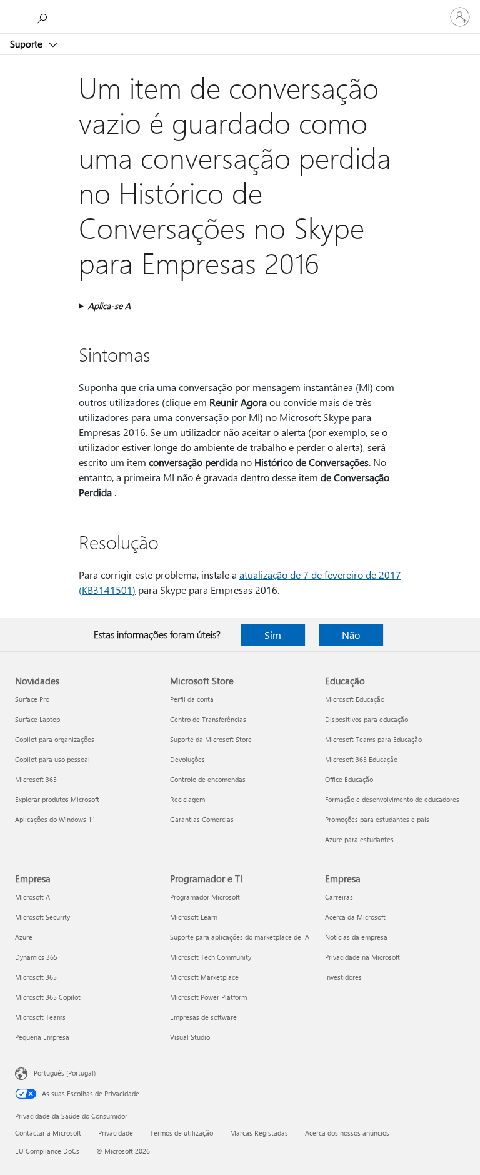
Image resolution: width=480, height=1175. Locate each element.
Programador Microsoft (205, 897)
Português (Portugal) (65, 1072)
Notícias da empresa (356, 937)
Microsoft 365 (36, 779)
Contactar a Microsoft (48, 1132)
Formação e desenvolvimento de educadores (392, 799)
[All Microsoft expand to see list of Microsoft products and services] (16, 17)
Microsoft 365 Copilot (48, 997)
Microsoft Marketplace (204, 977)
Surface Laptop (37, 719)
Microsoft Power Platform (208, 997)
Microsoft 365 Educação (361, 759)
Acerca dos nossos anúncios (347, 1132)
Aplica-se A (109, 306)
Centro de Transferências (208, 719)
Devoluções (187, 759)
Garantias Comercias (202, 819)
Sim (272, 634)
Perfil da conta (192, 699)
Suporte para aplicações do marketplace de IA (239, 937)
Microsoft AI (33, 897)
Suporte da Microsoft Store (211, 739)
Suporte (27, 44)
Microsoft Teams (40, 1017)
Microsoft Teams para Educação (373, 739)
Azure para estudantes (359, 839)
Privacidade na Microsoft (362, 957)
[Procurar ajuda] (43, 16)
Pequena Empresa (42, 1037)
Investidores (343, 977)
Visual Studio (190, 1037)
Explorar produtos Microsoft (57, 799)
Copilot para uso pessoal (52, 759)
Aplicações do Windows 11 (55, 819)
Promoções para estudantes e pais (377, 819)
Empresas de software (203, 1017)
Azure (23, 937)
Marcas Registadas (259, 1132)
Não (351, 634)
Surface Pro (32, 699)
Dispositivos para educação (366, 719)
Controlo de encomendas (208, 779)
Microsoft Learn (194, 917)
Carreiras (339, 897)
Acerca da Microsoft (355, 917)
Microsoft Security (42, 917)
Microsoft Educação (354, 699)
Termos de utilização (181, 1132)
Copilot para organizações (54, 739)
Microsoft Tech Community (210, 957)
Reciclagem (187, 799)
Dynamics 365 (36, 957)
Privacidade (115, 1132)
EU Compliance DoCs (47, 1151)
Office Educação (349, 779)
